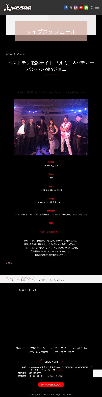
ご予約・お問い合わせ (38, 351)
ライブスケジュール (26, 277)
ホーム (9, 277)
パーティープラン (59, 347)
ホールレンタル (80, 347)
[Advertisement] (27, 314)
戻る (10, 263)
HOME (18, 347)
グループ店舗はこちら (51, 384)
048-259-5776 (35, 373)
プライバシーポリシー (64, 351)
